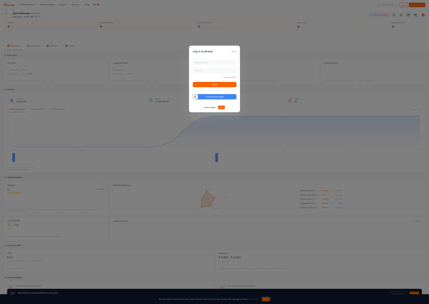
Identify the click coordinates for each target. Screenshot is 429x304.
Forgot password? (230, 77)
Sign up (234, 51)
